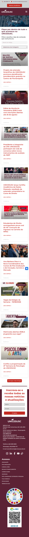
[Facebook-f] (14, 453)
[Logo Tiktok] (22, 453)
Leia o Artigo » (7, 82)
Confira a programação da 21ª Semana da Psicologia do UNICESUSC (14, 366)
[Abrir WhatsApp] (25, 533)
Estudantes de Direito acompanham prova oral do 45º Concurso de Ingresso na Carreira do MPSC (13, 227)
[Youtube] (18, 453)
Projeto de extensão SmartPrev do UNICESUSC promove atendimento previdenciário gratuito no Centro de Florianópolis (14, 74)
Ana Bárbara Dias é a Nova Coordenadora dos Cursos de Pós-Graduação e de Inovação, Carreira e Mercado (14, 266)
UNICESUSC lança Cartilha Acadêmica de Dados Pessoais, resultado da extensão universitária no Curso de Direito (14, 189)
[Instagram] (7, 453)
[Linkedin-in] (11, 453)
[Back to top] (24, 526)
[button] (26, 11)
